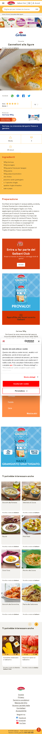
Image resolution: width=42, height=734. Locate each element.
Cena (10, 408)
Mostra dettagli (29, 377)
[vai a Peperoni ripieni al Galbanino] (30, 644)
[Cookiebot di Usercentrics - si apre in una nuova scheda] (25, 341)
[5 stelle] (17, 103)
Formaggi (11, 396)
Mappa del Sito (21, 703)
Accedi (21, 265)
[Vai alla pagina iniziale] (21, 689)
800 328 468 (28, 733)
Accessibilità (21, 711)
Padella (10, 402)
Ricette (8, 14)
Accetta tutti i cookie (21, 384)
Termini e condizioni (21, 700)
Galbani (4, 14)
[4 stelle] (15, 103)
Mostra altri (32, 413)
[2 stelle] (10, 103)
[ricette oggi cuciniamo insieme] (21, 22)
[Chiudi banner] (39, 341)
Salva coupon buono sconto (5, 119)
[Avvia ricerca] (35, 9)
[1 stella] (7, 103)
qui (11, 365)
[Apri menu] (3, 3)
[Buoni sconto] (29, 3)
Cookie (21, 695)
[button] (36, 624)
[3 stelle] (12, 103)
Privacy (21, 697)
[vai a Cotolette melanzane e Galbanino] (11, 644)
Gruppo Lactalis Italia (21, 705)
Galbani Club (21, 3)
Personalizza (20, 391)
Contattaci (21, 708)
